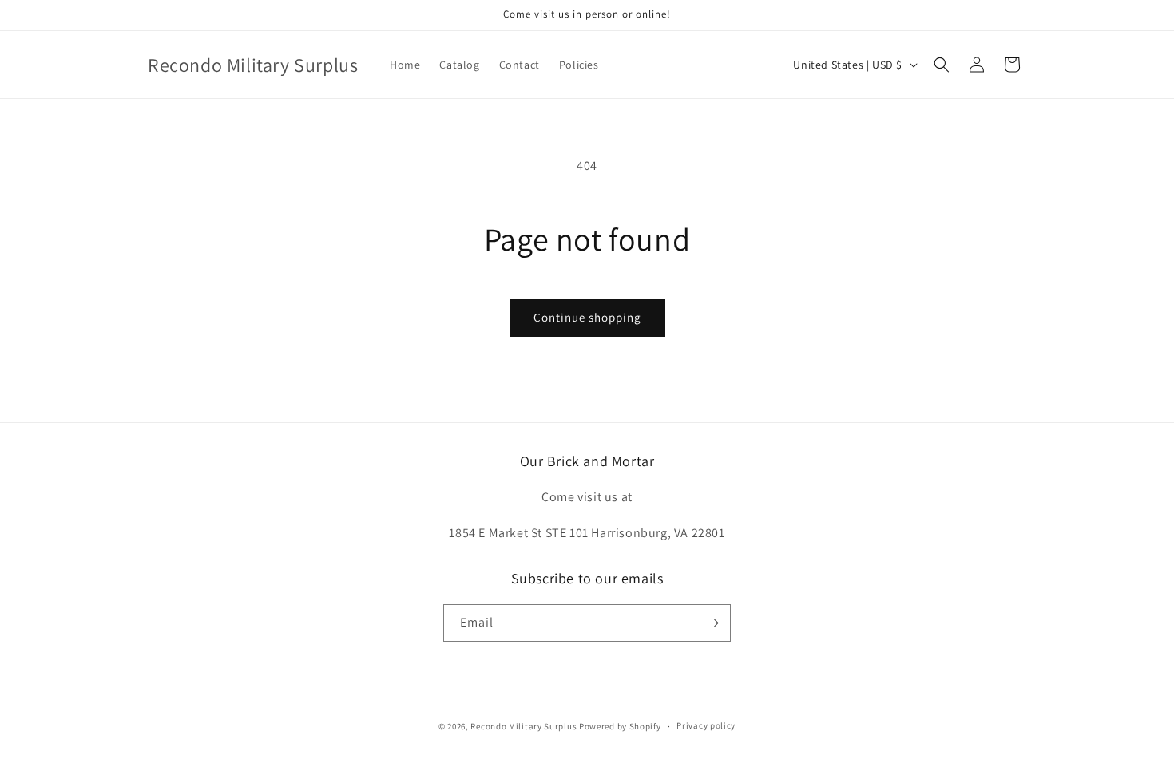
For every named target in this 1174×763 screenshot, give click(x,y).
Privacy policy (706, 725)
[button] (941, 64)
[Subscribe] (712, 623)
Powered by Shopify (620, 726)
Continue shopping (587, 317)
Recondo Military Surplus (523, 726)
